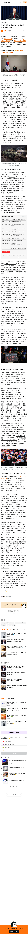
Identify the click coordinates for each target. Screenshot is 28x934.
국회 (7, 623)
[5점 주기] (17, 613)
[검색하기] (21, 2)
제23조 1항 (10, 548)
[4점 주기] (15, 613)
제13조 (6, 300)
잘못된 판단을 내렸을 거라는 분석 (13, 404)
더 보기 (24, 629)
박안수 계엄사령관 (5, 281)
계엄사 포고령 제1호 (19, 281)
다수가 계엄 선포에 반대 (8, 117)
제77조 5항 (12, 293)
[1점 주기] (11, 613)
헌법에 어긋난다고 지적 (10, 264)
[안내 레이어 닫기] (26, 927)
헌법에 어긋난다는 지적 (6, 289)
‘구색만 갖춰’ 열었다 (20, 333)
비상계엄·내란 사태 (11, 625)
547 (10, 794)
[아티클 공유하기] (23, 31)
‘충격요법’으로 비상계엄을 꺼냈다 (9, 420)
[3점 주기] (14, 613)
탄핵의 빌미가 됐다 (5, 490)
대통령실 (3, 625)
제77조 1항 (12, 177)
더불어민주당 (22, 623)
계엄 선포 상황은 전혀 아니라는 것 (12, 270)
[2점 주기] (12, 613)
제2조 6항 (19, 97)
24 (13, 794)
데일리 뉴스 (4, 22)
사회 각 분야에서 (8, 39)
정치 (3, 623)
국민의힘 (11, 623)
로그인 (25, 2)
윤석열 (16, 623)
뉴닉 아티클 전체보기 (14, 786)
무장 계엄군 (23, 307)
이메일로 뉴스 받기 (14, 931)
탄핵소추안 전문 (10, 480)
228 (17, 794)
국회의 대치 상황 (11, 388)
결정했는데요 (15, 557)
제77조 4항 (14, 339)
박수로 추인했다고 (17, 516)
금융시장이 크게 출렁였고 (20, 41)
